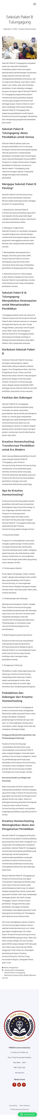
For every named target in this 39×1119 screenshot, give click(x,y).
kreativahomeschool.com (19, 928)
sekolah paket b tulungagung (14, 970)
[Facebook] (14, 1085)
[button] (27, 1114)
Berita (6, 967)
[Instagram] (24, 1085)
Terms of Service (24, 1105)
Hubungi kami (19, 1073)
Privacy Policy (13, 1105)
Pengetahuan (13, 967)
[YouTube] (19, 1085)
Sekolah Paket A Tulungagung (14, 973)
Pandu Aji (26, 1109)
